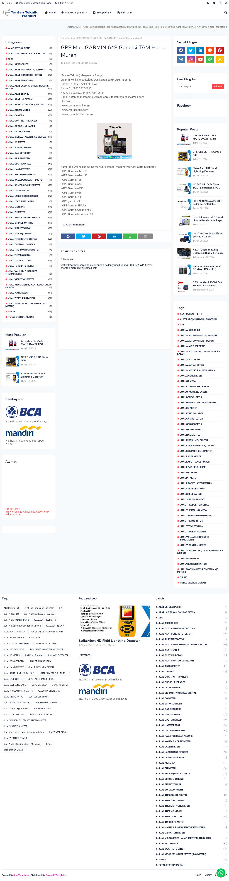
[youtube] (200, 59)
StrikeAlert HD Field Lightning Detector (33, 375)
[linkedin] (200, 50)
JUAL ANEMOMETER (30, 110)
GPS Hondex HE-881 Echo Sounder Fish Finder (208, 284)
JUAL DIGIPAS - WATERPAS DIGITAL (30, 136)
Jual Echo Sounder (30, 147)
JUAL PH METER (30, 212)
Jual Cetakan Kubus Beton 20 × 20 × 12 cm (208, 235)
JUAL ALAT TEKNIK (30, 93)
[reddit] (210, 50)
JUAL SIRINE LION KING (30, 223)
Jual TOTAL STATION (30, 260)
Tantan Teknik (70, 63)
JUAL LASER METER (30, 190)
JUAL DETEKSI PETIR (30, 131)
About (208, 875)
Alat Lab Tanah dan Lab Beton (30, 53)
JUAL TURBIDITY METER (30, 266)
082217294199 (65, 3)
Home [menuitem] (52, 12)
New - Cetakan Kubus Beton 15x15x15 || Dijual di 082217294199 (207, 251)
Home (9, 3)
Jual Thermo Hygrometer (30, 249)
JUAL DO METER (30, 142)
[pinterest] (225, 3)
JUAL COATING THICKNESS (30, 120)
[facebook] (208, 3)
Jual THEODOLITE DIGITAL (30, 239)
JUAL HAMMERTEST (30, 169)
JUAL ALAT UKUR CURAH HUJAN (30, 104)
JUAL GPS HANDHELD (30, 163)
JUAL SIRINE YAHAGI (30, 228)
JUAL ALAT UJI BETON (30, 99)
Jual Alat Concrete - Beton (30, 75)
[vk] (181, 59)
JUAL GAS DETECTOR (30, 153)
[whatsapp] (210, 59)
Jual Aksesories (30, 64)
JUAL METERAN (30, 206)
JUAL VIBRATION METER (30, 279)
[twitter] (214, 3)
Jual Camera (30, 115)
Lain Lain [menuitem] (126, 12)
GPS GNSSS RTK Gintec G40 (35, 359)
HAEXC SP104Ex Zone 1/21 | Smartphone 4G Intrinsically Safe (206, 186)
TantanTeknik (12, 508)
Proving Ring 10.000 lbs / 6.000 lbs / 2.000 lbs (207, 202)
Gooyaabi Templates (55, 875)
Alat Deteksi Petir (30, 48)
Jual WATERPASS (30, 292)
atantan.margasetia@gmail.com (35, 3)
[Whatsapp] (220, 872)
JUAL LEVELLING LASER (30, 201)
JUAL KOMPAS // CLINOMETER (30, 185)
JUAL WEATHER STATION (30, 298)
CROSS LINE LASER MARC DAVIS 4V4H (33, 342)
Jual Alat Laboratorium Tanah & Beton (28, 87)
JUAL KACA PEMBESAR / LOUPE (30, 179)
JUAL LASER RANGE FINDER (30, 196)
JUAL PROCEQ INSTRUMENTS (30, 217)
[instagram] (220, 3)
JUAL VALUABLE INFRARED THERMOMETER (28, 272)
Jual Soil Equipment (30, 233)
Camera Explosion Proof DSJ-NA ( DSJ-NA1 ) (207, 268)
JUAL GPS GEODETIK (30, 158)
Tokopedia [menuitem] (103, 12)
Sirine (30, 311)
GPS (30, 59)
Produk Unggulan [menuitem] (74, 12)
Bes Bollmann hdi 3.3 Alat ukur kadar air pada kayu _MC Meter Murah (208, 219)
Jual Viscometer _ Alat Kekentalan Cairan (28, 286)
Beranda (65, 38)
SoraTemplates (21, 875)
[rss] (220, 59)
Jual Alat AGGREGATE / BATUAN (30, 69)
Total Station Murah (30, 317)
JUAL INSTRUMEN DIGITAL (30, 174)
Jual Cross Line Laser (30, 126)
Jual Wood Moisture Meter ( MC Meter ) (28, 305)
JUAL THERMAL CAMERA (30, 244)
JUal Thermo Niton (30, 255)
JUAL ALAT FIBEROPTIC (30, 80)
